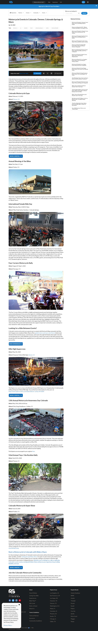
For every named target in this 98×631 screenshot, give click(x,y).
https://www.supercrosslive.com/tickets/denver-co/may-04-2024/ (26, 391)
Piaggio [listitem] (73, 619)
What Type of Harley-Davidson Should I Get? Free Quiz (79, 86)
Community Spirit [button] (55, 28)
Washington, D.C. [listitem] (55, 606)
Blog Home (13, 12)
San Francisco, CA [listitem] (55, 595)
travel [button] (31, 28)
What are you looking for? (71, 11)
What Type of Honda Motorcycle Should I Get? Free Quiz (79, 95)
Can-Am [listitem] (73, 611)
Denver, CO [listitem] (53, 603)
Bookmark (38, 73)
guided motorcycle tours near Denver (45, 333)
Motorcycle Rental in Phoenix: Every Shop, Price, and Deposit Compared (80, 82)
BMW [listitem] (72, 595)
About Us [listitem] (31, 608)
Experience (55, 2)
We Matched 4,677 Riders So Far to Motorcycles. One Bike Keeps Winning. (80, 99)
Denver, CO (16, 99)
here (33, 451)
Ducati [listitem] (73, 603)
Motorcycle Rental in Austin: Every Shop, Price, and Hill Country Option (80, 41)
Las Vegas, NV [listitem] (54, 598)
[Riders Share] (11, 2)
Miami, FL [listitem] (52, 608)
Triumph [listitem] (73, 601)
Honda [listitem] (73, 598)
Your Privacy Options (23, 627)
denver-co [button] (15, 28)
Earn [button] (83, 2)
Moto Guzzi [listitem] (74, 616)
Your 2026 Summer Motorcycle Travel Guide (79, 109)
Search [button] (84, 13)
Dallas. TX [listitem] (53, 621)
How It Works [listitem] (33, 593)
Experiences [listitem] (32, 598)
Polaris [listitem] (73, 608)
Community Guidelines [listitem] (35, 621)
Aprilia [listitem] (72, 613)
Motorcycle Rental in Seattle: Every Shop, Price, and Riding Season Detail (80, 37)
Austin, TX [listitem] (53, 616)
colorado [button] (25, 28)
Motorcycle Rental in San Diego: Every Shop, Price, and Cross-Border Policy (80, 69)
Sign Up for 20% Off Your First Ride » (49, 6)
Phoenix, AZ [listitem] (53, 613)
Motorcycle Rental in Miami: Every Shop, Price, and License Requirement (79, 55)
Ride (49, 2)
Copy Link (58, 73)
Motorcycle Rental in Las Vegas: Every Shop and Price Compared (79, 65)
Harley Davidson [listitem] (75, 593)
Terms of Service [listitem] (34, 615)
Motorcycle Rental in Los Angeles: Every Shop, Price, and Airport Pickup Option (79, 60)
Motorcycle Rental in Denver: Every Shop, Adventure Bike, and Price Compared (80, 50)
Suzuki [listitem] (72, 606)
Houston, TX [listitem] (53, 601)
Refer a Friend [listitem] (33, 606)
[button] (43, 73)
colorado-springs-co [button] (39, 28)
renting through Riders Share (29, 556)
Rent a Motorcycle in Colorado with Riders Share (28, 552)
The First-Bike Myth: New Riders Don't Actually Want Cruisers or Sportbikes (79, 104)
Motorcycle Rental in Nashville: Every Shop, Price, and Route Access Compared (79, 45)
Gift (61, 2)
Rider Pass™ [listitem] (32, 601)
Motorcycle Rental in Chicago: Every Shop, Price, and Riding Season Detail (80, 23)
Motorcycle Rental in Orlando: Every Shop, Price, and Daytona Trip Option (80, 32)
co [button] (20, 28)
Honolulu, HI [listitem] (53, 611)
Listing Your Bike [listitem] (34, 595)
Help (32, 627)
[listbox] (21, 13)
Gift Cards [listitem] (32, 603)
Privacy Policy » (8, 625)
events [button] (47, 28)
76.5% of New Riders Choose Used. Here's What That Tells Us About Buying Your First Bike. (80, 90)
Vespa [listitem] (72, 621)
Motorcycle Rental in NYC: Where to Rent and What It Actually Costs (80, 28)
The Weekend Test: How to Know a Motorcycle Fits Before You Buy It (80, 78)
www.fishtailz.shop (14, 548)
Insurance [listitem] (32, 618)
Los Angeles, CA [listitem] (54, 593)
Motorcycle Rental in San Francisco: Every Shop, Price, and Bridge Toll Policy (80, 74)
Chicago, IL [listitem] (53, 619)
